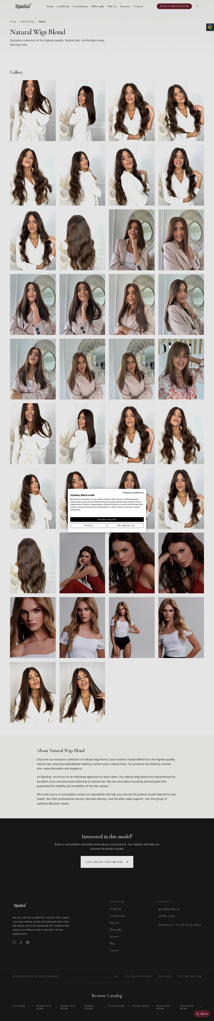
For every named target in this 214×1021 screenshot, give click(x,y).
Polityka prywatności (133, 492)
